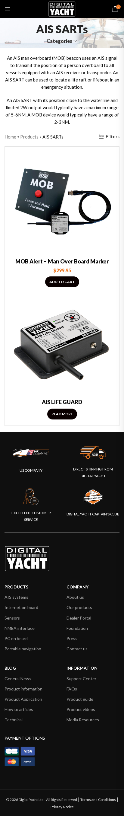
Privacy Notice (62, 807)
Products (29, 136)
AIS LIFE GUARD (62, 402)
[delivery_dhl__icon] (93, 452)
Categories (59, 41)
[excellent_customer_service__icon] (31, 496)
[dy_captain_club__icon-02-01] (93, 497)
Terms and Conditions (98, 799)
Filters (112, 136)
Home (10, 136)
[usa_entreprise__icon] (31, 453)
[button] (62, 281)
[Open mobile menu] (8, 9)
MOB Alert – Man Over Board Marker (62, 261)
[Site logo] (62, 8)
